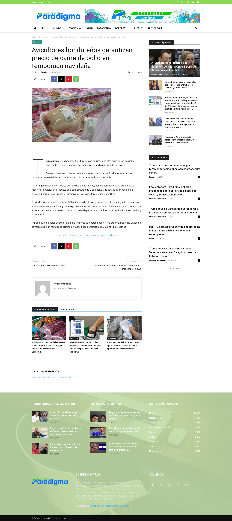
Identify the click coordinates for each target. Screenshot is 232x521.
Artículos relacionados (45, 309)
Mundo (57, 28)
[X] (182, 2)
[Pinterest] (68, 79)
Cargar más (173, 268)
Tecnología (155, 28)
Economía (74, 28)
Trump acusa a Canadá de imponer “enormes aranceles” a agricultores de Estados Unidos (172, 252)
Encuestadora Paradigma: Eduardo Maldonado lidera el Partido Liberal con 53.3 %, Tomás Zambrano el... (172, 190)
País (42, 28)
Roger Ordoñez (41, 72)
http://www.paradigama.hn (65, 288)
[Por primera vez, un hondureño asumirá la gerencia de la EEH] (98, 432)
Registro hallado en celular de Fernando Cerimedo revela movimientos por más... (65, 431)
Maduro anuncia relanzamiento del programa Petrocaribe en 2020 (118, 267)
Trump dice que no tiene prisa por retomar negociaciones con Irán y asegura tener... (174, 169)
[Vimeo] (187, 2)
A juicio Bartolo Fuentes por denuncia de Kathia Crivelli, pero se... (64, 415)
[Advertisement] (87, 151)
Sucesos (138, 28)
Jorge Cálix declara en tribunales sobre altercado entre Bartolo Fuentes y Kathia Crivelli (180, 85)
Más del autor (67, 309)
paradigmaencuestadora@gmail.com (109, 505)
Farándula (104, 28)
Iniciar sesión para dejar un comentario (51, 377)
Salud (89, 28)
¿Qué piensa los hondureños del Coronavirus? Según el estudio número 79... (123, 446)
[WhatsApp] (76, 79)
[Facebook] (177, 2)
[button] (196, 28)
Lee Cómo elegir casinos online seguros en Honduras (87, 235)
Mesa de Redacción (159, 74)
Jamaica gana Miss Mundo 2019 (48, 265)
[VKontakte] (192, 2)
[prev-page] (34, 358)
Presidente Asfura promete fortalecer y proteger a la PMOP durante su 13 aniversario (180, 140)
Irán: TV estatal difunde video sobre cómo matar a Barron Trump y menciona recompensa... (174, 230)
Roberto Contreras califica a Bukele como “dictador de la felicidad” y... (65, 447)
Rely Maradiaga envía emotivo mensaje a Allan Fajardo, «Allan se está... (125, 415)
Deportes (120, 28)
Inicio (34, 37)
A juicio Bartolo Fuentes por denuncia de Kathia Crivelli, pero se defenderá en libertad (173, 66)
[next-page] (39, 358)
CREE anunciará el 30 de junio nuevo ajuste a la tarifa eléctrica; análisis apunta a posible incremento (123, 345)
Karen (151, 177)
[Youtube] (198, 2)
